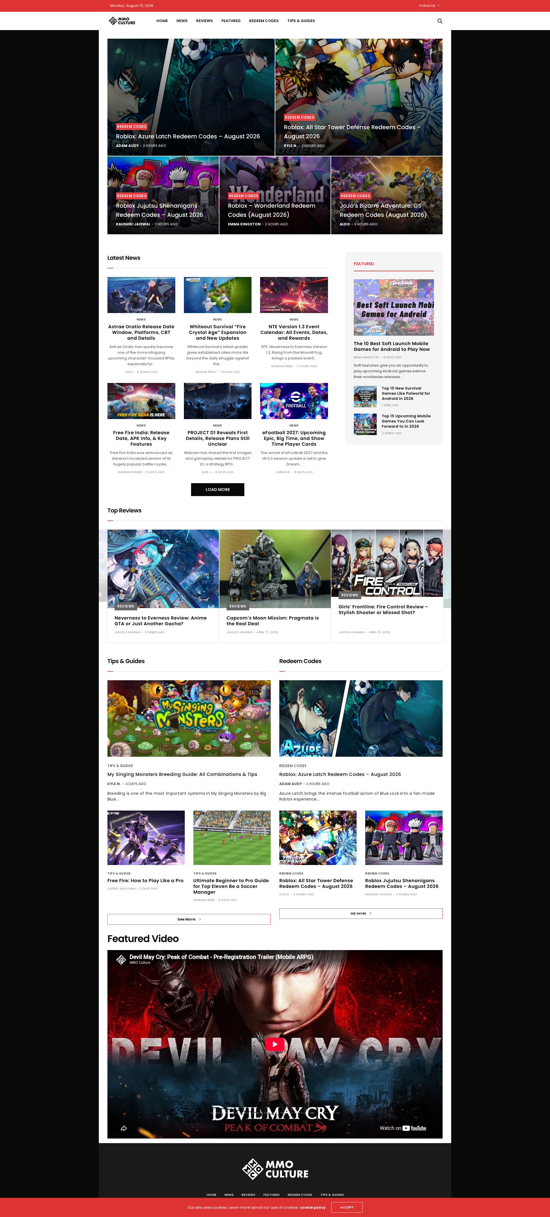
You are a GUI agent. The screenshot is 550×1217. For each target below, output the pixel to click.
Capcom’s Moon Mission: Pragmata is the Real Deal (273, 621)
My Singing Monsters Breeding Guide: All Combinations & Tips (182, 774)
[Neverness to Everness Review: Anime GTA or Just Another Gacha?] (163, 569)
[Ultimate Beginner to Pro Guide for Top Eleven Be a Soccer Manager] (232, 838)
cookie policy (313, 1207)
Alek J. (206, 472)
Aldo (345, 224)
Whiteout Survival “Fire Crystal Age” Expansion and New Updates (217, 332)
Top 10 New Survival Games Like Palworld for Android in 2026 (406, 393)
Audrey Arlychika (121, 888)
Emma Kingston (244, 224)
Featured (231, 20)
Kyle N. (290, 145)
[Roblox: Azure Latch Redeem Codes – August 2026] (191, 97)
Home (162, 20)
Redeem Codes (264, 20)
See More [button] (186, 919)
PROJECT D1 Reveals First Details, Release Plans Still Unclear (218, 438)
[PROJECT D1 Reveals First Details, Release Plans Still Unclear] (218, 401)
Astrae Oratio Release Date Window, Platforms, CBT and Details (141, 332)
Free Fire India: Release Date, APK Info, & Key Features (141, 438)
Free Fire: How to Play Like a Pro (145, 880)
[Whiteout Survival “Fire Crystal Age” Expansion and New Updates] (218, 295)
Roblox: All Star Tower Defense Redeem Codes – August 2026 (316, 883)
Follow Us (427, 5)
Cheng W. (283, 472)
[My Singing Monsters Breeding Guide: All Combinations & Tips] (189, 718)
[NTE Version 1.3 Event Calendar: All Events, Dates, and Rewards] (294, 295)
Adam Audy (127, 145)
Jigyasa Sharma (128, 632)
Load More (218, 489)
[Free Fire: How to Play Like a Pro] (146, 838)
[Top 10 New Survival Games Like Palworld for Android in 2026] (365, 396)
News (182, 20)
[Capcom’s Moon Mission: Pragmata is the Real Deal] (275, 569)
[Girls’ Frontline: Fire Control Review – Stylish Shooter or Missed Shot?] (387, 563)
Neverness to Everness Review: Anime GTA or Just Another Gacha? (161, 621)
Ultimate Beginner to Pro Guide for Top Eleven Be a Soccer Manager (231, 886)
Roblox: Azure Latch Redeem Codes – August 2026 (188, 136)
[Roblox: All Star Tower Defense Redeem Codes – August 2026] (359, 97)
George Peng (205, 372)
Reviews (204, 20)
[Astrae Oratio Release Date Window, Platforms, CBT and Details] (141, 295)
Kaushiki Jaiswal (133, 224)
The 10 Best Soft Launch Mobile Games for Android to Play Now (392, 346)
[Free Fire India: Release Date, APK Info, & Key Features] (141, 401)
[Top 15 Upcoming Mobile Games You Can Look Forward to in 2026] (365, 424)
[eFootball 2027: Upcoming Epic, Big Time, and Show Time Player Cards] (294, 401)
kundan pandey (130, 472)
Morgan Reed (281, 366)
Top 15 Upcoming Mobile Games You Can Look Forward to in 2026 (406, 421)
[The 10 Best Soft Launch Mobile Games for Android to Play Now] (394, 307)
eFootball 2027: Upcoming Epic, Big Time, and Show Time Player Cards (294, 438)
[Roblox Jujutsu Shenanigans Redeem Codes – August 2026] (404, 838)
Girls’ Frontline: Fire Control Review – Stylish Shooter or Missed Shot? (383, 609)
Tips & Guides (301, 20)
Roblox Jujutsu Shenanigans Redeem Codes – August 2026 (402, 883)
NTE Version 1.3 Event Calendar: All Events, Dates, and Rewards (294, 332)
